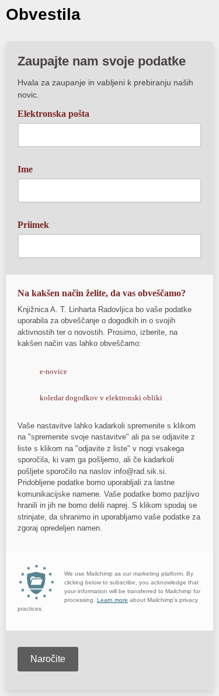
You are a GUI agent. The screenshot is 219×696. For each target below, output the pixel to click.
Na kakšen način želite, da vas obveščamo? (102, 293)
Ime (25, 169)
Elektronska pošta (58, 112)
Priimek (33, 225)
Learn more (112, 600)
